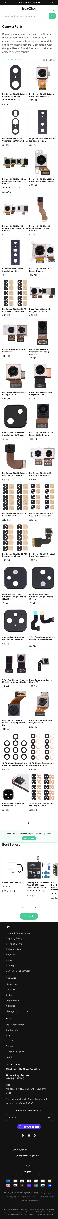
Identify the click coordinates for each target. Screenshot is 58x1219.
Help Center (12, 989)
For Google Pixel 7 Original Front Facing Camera (14, 474)
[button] (5, 9)
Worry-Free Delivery (11, 882)
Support (10, 1046)
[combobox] (25, 16)
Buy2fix (15, 1193)
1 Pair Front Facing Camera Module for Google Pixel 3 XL (42, 639)
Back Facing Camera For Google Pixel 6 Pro (40, 310)
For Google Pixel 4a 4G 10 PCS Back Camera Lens (41, 514)
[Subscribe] (48, 1117)
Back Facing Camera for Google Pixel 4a (40, 393)
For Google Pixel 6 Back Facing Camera (40, 269)
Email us (35, 1069)
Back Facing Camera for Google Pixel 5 (13, 350)
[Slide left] (22, 908)
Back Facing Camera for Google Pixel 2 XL (40, 721)
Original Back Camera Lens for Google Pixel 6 (42, 139)
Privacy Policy (13, 949)
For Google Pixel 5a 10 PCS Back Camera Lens (15, 555)
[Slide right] (35, 908)
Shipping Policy (14, 938)
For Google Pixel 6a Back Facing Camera (14, 393)
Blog (8, 1035)
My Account (12, 984)
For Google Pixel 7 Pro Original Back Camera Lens (15, 139)
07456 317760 (15, 1078)
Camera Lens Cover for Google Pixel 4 (13, 804)
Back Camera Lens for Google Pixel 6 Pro (12, 269)
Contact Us (12, 1030)
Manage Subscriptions (18, 1011)
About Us (11, 954)
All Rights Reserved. (29, 1193)
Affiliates (10, 1005)
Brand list (11, 960)
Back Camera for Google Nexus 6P (40, 681)
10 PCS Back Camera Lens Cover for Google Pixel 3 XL (15, 764)
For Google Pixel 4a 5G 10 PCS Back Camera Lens (14, 310)
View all (29, 916)
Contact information (30, 1201)
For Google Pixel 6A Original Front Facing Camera (39, 351)
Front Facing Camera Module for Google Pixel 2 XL (14, 722)
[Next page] (37, 823)
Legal (9, 1057)
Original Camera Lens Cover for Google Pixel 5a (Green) (41, 596)
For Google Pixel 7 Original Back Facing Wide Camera (41, 180)
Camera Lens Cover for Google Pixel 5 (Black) (13, 638)
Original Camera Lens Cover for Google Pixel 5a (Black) (14, 596)
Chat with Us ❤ (16, 1069)
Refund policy (47, 1193)
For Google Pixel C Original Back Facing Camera (42, 555)
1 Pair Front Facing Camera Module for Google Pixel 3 (15, 681)
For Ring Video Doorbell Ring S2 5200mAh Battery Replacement (38, 884)
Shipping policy (47, 1197)
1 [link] (21, 822)
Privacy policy (12, 1197)
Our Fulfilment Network (18, 970)
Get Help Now (29, 838)
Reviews (10, 1040)
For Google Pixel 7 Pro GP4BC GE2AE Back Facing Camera (15, 228)
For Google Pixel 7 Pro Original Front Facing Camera (39, 228)
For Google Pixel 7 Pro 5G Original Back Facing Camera (14, 181)
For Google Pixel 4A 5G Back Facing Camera (40, 474)
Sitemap (10, 965)
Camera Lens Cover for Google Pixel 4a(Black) (13, 433)
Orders (9, 995)
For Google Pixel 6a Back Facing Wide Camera (41, 433)
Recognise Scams (15, 1051)
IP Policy (50, 1214)
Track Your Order (15, 1024)
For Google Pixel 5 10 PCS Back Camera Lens (14, 514)
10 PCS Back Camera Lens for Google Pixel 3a (41, 764)
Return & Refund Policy (18, 933)
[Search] (52, 16)
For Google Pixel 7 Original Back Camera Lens (14, 95)
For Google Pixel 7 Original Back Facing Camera (41, 95)
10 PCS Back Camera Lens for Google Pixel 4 (41, 804)
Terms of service (30, 1197)
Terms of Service (15, 944)
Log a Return (12, 1000)
